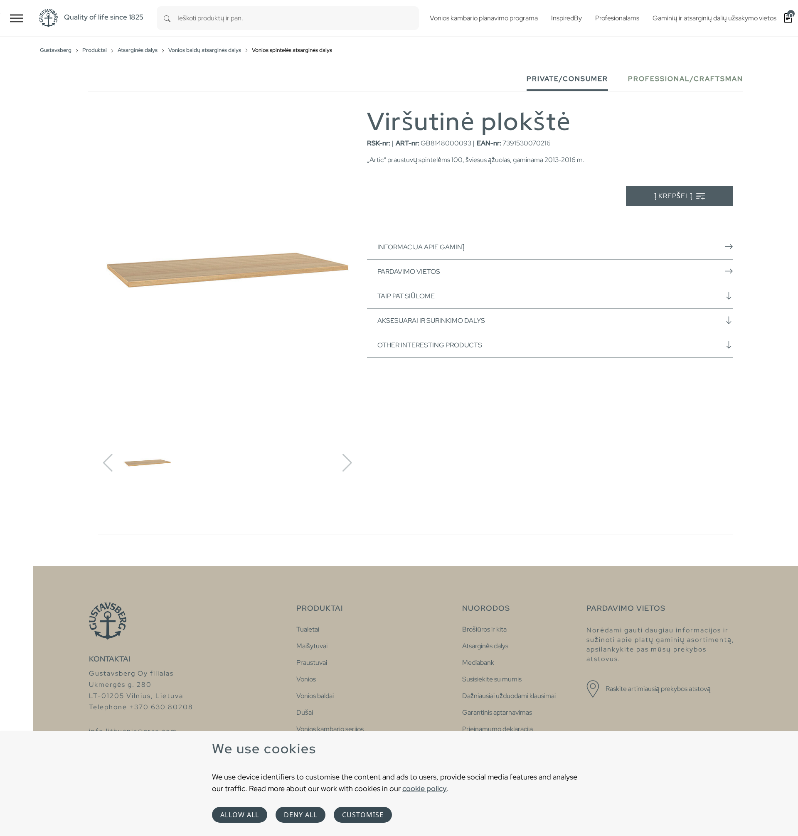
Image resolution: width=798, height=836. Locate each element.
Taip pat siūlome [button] (406, 296)
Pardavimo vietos (408, 271)
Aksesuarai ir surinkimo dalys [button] (431, 320)
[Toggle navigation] (16, 18)
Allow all (239, 814)
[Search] (167, 18)
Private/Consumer (567, 78)
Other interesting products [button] (429, 345)
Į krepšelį (674, 196)
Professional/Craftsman (685, 78)
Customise (363, 814)
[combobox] (298, 18)
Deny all (300, 814)
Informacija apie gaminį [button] (420, 247)
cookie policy (424, 788)
